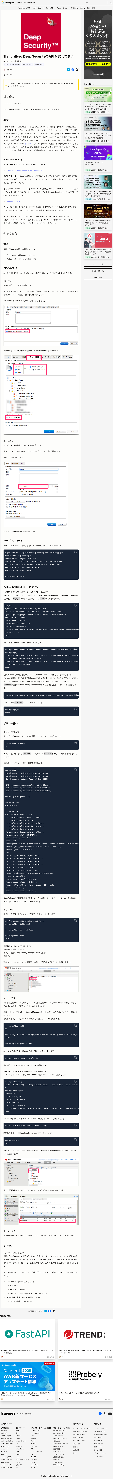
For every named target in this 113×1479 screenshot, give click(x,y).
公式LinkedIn (98, 1447)
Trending (21, 8)
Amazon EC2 (5, 1446)
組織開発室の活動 (58, 1457)
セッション (28, 143)
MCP (17, 1433)
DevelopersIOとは (99, 1431)
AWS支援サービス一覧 (101, 1434)
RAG (17, 1443)
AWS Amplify (5, 1462)
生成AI (17, 1430)
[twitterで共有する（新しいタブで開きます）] (77, 69)
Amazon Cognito (6, 1436)
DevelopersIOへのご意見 (80, 1431)
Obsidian (18, 1457)
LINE (32, 1436)
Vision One (34, 1465)
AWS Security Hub (6, 1438)
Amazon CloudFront (7, 1465)
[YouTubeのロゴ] (110, 1413)
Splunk (33, 1462)
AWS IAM (4, 1433)
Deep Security (16, 64)
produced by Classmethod (26, 3)
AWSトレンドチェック (60, 1438)
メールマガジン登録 (79, 1440)
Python (18, 1462)
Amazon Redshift (6, 1459)
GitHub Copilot (20, 1449)
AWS (28, 8)
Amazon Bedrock (21, 1441)
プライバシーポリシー (100, 1453)
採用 (93, 8)
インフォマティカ (36, 1451)
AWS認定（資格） (58, 1446)
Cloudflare (34, 1459)
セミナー (66, 8)
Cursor (18, 1454)
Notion (33, 1467)
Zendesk (33, 1438)
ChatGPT (18, 1436)
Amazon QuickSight (7, 1457)
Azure (59, 8)
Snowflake (34, 1446)
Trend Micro (39, 64)
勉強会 (82, 8)
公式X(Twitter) (98, 1437)
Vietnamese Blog (58, 1465)
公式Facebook (98, 1444)
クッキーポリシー (99, 1456)
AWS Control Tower (7, 1443)
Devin (17, 1451)
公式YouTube (98, 1440)
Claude (33, 8)
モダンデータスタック (22, 1459)
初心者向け (56, 1441)
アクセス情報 (98, 1450)
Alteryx (33, 1449)
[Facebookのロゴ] (100, 1413)
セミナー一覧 (98, 264)
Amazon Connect (6, 1467)
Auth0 (33, 1441)
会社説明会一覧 (98, 270)
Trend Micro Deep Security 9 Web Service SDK (25, 170)
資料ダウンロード (78, 1437)
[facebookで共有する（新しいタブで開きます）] (73, 69)
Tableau (33, 1443)
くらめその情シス (58, 1454)
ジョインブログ (58, 1451)
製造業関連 (56, 1449)
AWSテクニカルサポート (60, 1443)
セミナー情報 (77, 1444)
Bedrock (41, 8)
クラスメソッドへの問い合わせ (82, 1428)
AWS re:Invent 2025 (59, 1433)
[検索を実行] (87, 3)
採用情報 (75, 1447)
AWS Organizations (7, 1441)
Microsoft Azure (35, 1433)
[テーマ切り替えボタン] (110, 2)
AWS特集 (4, 1430)
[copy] (75, 552)
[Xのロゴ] (104, 1413)
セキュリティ (28, 64)
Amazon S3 (4, 1449)
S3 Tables (4, 1451)
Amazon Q (19, 1446)
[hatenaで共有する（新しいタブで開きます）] (68, 69)
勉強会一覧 (98, 277)
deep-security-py (13, 201)
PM (17, 1467)
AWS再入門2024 (58, 1436)
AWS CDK (4, 1454)
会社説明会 (75, 8)
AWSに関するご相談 (79, 1434)
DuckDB (33, 1457)
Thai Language (58, 1462)
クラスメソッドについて (101, 1428)
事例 (88, 8)
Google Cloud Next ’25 (60, 1430)
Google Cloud (50, 8)
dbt (32, 1454)
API (7, 64)
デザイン (56, 1459)
